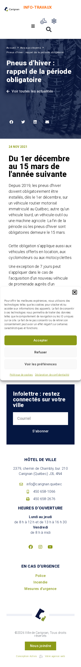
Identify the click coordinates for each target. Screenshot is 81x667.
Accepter (40, 340)
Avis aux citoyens (30, 47)
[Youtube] (50, 547)
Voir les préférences (41, 364)
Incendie (40, 582)
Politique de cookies (21, 374)
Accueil (11, 47)
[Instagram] (40, 547)
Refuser (40, 352)
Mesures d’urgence (40, 589)
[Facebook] (30, 547)
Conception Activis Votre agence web (40, 656)
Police (40, 576)
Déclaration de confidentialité (52, 374)
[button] (74, 292)
